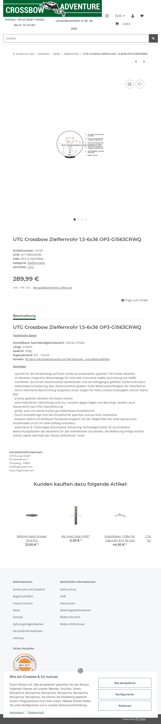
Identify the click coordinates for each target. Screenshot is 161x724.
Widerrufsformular (72, 624)
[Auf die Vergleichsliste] (129, 84)
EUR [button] (118, 16)
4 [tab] (86, 219)
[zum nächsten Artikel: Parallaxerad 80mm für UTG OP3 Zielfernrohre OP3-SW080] (144, 61)
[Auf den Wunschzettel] (139, 84)
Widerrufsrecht (70, 617)
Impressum (17, 712)
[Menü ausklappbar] (107, 14)
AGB (63, 596)
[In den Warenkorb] (16, 74)
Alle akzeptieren (125, 683)
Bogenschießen (23, 596)
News (16, 610)
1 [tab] (74, 219)
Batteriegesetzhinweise (75, 610)
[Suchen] (153, 38)
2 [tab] (78, 219)
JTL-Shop (140, 719)
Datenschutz (36, 712)
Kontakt (18, 617)
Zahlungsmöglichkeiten (28, 624)
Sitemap (18, 638)
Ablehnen (124, 705)
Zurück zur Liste (25, 53)
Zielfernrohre (36, 263)
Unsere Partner (23, 603)
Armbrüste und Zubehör (29, 589)
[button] (132, 16)
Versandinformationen (28, 631)
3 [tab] (82, 219)
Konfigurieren (125, 694)
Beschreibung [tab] (24, 316)
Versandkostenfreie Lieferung (52, 287)
